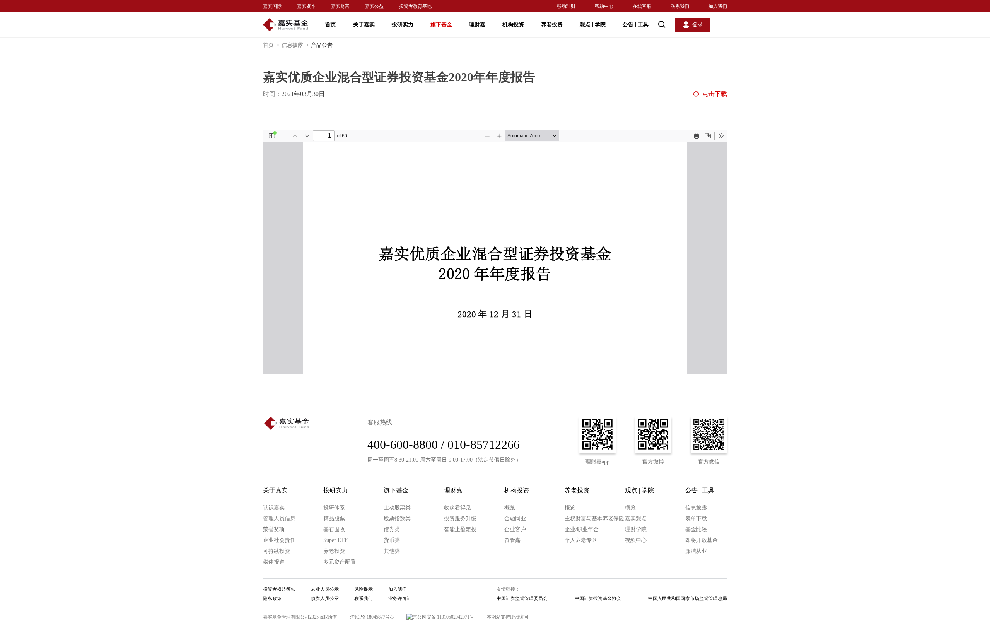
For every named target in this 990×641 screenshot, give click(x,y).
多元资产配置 (339, 562)
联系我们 (680, 6)
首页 (330, 24)
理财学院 (636, 529)
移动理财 (566, 6)
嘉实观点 (636, 518)
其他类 (392, 551)
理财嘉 (477, 24)
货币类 (392, 540)
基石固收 (334, 529)
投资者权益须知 (279, 589)
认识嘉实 (274, 508)
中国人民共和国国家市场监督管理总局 (687, 598)
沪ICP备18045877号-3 (372, 617)
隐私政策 (272, 598)
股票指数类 (397, 518)
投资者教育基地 (415, 6)
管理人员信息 (279, 518)
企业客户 (515, 529)
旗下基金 (441, 24)
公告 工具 (636, 24)
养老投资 (552, 24)
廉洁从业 (696, 551)
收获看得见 (457, 508)
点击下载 (714, 94)
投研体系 (334, 508)
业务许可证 (399, 598)
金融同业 (515, 518)
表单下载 (696, 518)
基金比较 (696, 529)
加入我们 (717, 6)
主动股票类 (397, 508)
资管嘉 (512, 540)
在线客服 (642, 6)
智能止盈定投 (460, 529)
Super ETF (335, 540)
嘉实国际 (272, 6)
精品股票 (334, 518)
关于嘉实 (364, 24)
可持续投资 (276, 551)
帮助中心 (604, 6)
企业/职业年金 (582, 529)
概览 (509, 508)
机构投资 (513, 24)
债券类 (392, 529)
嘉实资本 (306, 6)
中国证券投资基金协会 (598, 598)
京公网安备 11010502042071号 (443, 617)
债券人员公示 (325, 598)
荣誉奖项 (274, 529)
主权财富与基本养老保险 (594, 518)
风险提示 (363, 589)
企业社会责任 (279, 540)
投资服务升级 (460, 518)
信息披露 (295, 45)
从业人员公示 (325, 589)
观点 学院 (593, 24)
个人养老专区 (581, 540)
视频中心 (636, 540)
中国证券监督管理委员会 (522, 598)
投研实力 (402, 24)
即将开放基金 (701, 540)
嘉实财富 (340, 6)
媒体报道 (274, 562)
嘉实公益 (374, 6)
